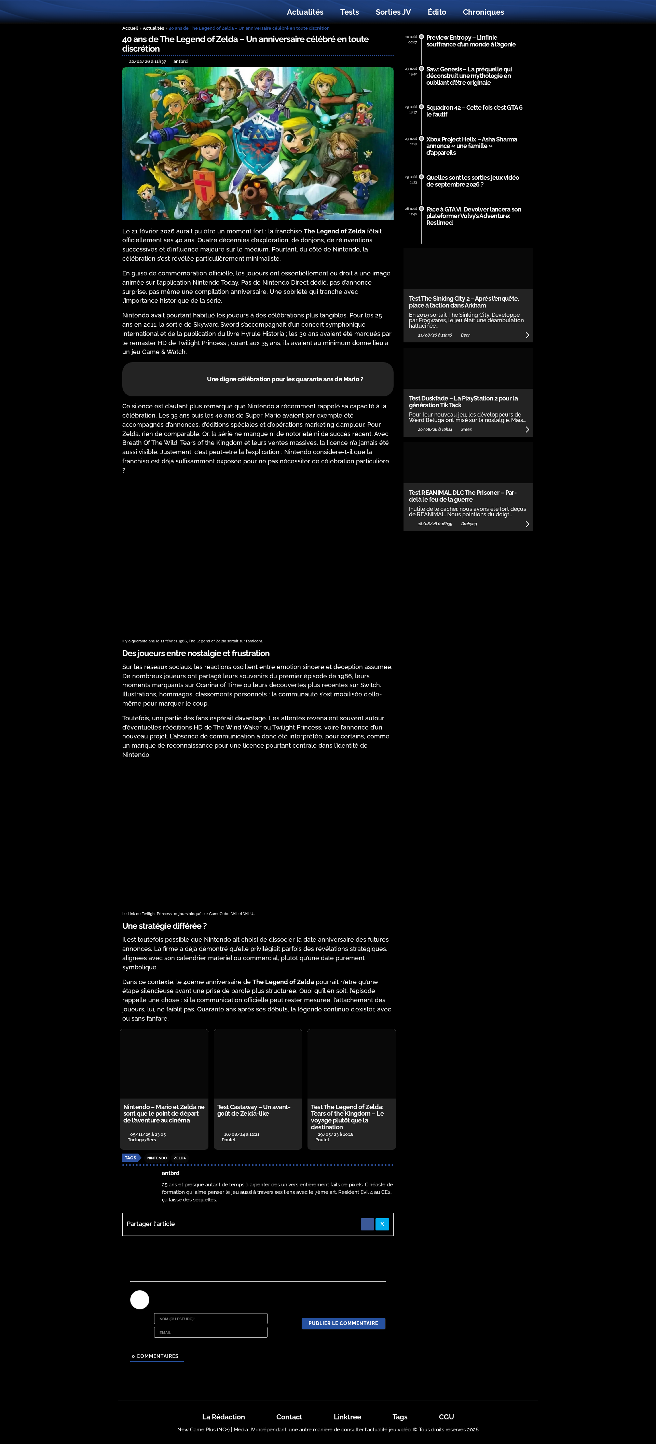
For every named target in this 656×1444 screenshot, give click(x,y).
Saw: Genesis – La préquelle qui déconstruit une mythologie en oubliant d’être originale (469, 76)
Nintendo (157, 1158)
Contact (289, 1417)
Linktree (347, 1417)
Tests (349, 12)
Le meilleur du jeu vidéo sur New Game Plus (159, 12)
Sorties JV (393, 12)
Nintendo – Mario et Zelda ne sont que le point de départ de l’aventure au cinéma (164, 1113)
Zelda (180, 1158)
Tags (400, 1417)
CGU (446, 1417)
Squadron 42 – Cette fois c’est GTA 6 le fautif (474, 111)
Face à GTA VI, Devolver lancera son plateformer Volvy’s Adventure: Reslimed (473, 216)
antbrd (170, 1173)
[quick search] (520, 12)
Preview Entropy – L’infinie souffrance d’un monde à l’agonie (471, 41)
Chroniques (483, 12)
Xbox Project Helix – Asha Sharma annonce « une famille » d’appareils (471, 146)
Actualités (305, 12)
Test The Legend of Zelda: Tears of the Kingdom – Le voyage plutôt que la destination (347, 1117)
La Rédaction (223, 1417)
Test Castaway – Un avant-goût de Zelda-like (254, 1110)
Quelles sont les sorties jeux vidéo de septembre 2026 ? (472, 181)
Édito (437, 12)
